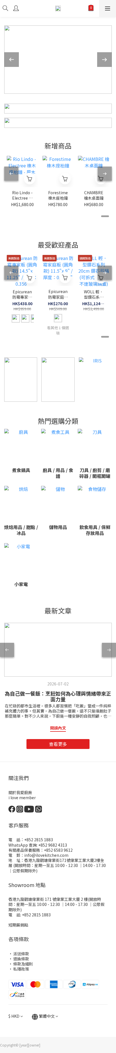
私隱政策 (21, 969)
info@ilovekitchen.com (46, 855)
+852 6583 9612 (58, 850)
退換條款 (21, 959)
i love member (22, 797)
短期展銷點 (18, 925)
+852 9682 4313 (52, 845)
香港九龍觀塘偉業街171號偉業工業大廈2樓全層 (56, 862)
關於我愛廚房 (20, 792)
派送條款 (21, 953)
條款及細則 (23, 964)
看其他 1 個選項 (58, 330)
